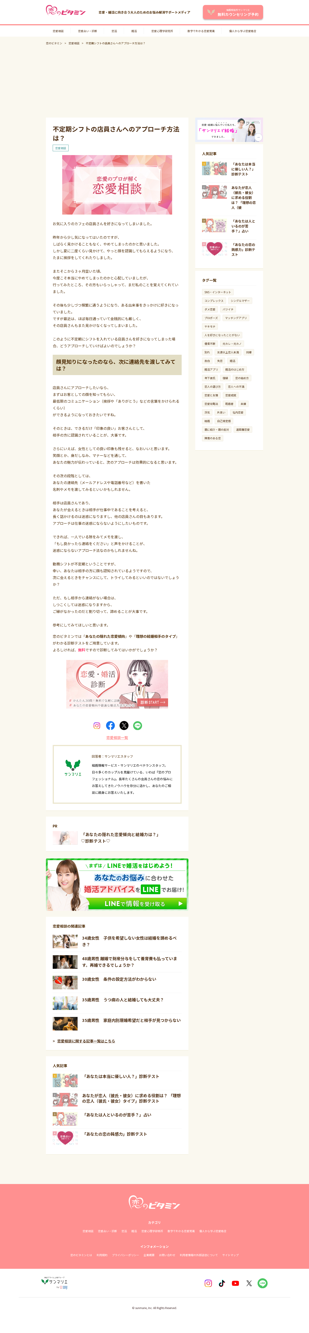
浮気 (207, 412)
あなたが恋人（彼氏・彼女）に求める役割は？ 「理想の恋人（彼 (243, 197)
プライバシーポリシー (125, 1255)
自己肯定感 (224, 421)
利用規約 (102, 1255)
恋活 (114, 31)
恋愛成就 (230, 395)
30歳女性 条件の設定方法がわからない (119, 979)
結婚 (207, 421)
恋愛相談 (58, 31)
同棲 (249, 352)
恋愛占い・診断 (87, 31)
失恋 (220, 361)
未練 (243, 404)
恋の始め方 (242, 378)
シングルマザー (240, 301)
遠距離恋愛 (243, 429)
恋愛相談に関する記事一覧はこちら (86, 1040)
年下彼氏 (209, 378)
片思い (221, 412)
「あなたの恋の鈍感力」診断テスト (114, 1134)
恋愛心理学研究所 (162, 31)
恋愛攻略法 (211, 404)
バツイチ (228, 309)
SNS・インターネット (217, 292)
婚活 (134, 31)
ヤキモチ (209, 326)
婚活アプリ (211, 369)
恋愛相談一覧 (117, 737)
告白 (207, 361)
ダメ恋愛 (209, 309)
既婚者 (229, 404)
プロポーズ (211, 318)
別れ (207, 352)
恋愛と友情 (211, 395)
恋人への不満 (236, 386)
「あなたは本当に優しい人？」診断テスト (120, 1076)
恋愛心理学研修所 (152, 1231)
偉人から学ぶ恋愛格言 (242, 31)
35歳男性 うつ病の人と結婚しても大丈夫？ (123, 999)
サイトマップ (230, 1255)
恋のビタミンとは (81, 1255)
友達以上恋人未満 (228, 352)
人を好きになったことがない (222, 335)
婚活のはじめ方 (234, 369)
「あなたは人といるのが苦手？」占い (116, 1115)
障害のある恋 (212, 438)
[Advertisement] (154, 81)
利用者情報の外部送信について (199, 1255)
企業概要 (149, 1255)
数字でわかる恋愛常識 (201, 31)
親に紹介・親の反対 (216, 429)
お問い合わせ (167, 1255)
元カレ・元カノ (232, 343)
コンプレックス (213, 301)
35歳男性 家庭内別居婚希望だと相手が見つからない (131, 1020)
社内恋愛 (238, 412)
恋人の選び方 (212, 386)
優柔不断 (209, 343)
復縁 (225, 378)
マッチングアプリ (236, 318)
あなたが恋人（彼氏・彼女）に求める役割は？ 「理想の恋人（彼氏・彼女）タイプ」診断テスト (131, 1098)
